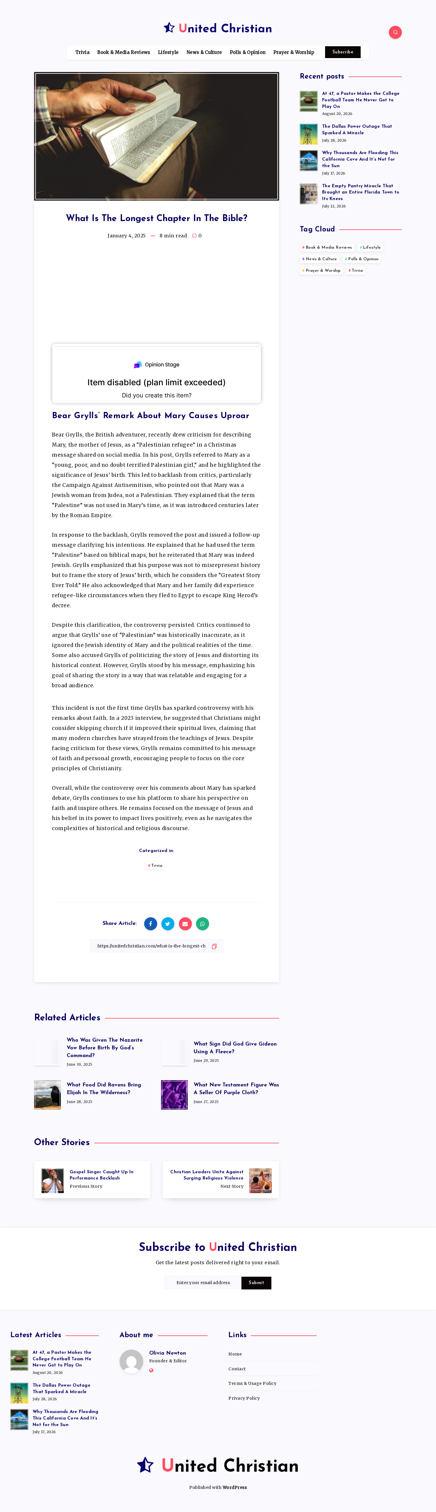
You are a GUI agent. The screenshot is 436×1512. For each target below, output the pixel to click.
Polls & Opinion (248, 52)
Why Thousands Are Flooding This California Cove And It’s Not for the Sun (360, 159)
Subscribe (342, 52)
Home (235, 1354)
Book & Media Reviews (123, 52)
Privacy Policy (244, 1398)
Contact (237, 1369)
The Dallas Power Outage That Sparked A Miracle (357, 129)
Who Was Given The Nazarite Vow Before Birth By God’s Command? (105, 1048)
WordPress (235, 1487)
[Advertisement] (156, 294)
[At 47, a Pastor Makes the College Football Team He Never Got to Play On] (309, 100)
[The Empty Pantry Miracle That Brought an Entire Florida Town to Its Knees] (309, 192)
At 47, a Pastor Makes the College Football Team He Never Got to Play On (361, 100)
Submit (256, 1283)
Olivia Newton (167, 1353)
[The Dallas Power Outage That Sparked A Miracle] (309, 133)
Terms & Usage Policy (252, 1383)
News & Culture (204, 52)
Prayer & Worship (293, 52)
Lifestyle (168, 52)
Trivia (82, 52)
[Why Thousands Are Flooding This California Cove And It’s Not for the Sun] (309, 159)
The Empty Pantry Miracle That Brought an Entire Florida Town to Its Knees (360, 193)
